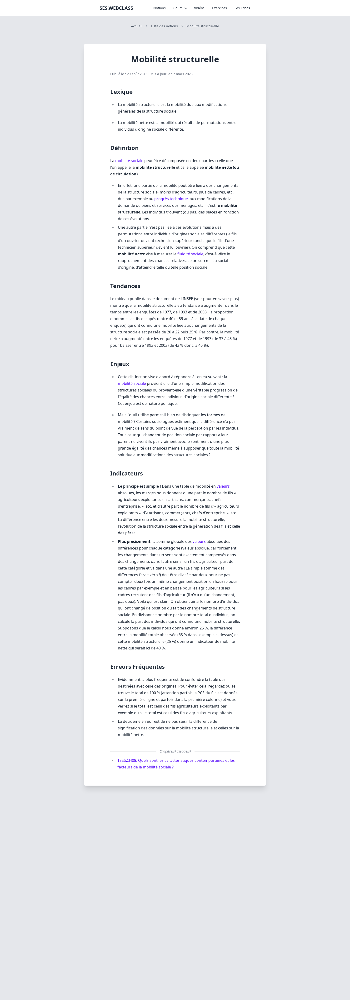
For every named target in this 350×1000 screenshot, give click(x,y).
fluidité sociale (190, 254)
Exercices (219, 8)
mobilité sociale (129, 160)
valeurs (223, 486)
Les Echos (242, 8)
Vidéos (199, 8)
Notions (159, 8)
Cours (178, 8)
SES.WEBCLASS (116, 8)
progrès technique (171, 198)
